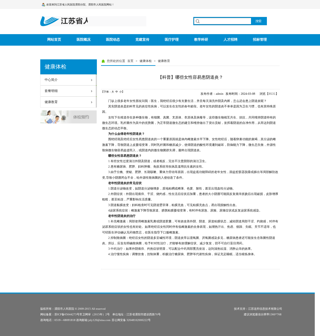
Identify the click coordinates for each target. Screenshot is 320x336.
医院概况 (84, 39)
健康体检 (146, 61)
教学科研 (201, 39)
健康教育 (164, 61)
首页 (130, 61)
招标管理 (260, 39)
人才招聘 (230, 39)
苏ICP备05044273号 (66, 314)
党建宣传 (142, 39)
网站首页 (54, 39)
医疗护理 (172, 39)
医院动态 (113, 39)
